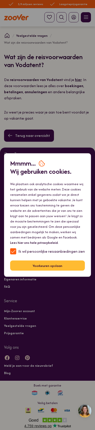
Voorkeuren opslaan (47, 265)
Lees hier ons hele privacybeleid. (34, 242)
